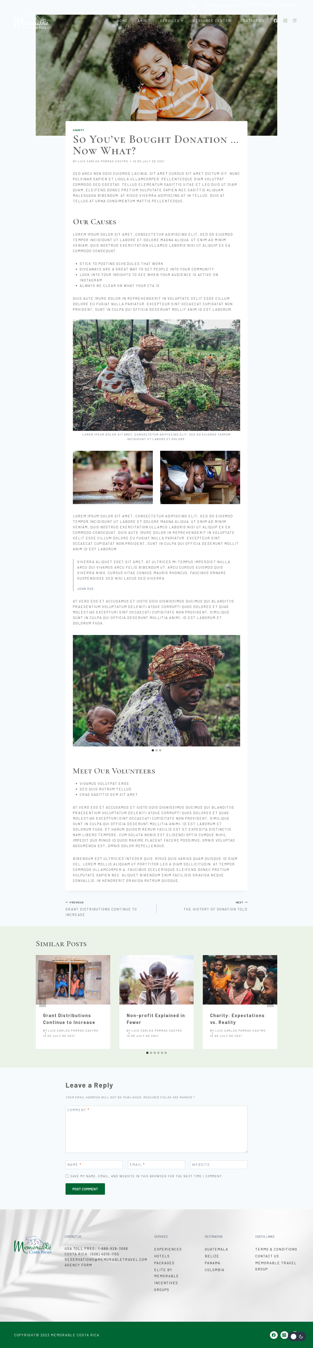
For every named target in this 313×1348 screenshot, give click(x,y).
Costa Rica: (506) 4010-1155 (92, 1254)
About (143, 21)
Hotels (162, 1256)
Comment (78, 1110)
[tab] (153, 750)
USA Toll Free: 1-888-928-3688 (96, 1248)
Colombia (215, 1270)
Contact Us (252, 21)
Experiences (168, 1249)
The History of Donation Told (215, 906)
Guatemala (216, 1249)
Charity (78, 130)
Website (201, 1164)
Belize (212, 1256)
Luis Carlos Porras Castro (103, 161)
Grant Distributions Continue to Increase (101, 909)
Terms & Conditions (276, 1249)
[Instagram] (285, 20)
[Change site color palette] (297, 1336)
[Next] (270, 1002)
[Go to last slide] (76, 690)
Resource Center (212, 21)
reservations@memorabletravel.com (106, 1259)
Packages (164, 1263)
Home (122, 21)
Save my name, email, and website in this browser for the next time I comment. (146, 1176)
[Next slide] (236, 690)
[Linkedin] (295, 20)
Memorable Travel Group (276, 1266)
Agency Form (78, 1265)
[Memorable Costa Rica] (31, 21)
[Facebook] (276, 20)
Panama (212, 1263)
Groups (161, 1290)
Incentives (166, 1283)
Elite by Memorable (166, 1273)
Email (137, 1164)
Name (74, 1164)
